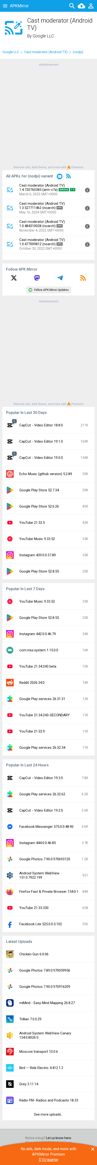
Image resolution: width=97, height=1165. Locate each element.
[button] (59, 177)
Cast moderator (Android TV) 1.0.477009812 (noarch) (42, 242)
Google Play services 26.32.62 (42, 794)
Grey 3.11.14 (28, 1084)
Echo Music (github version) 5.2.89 (45, 474)
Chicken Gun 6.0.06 (33, 954)
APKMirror (19, 5)
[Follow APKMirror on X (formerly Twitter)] (14, 279)
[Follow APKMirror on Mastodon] (37, 279)
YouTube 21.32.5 (32, 522)
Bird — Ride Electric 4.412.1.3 (41, 1068)
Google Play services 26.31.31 (42, 699)
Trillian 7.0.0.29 (30, 1019)
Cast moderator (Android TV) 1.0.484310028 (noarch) (42, 224)
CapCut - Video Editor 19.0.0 (41, 458)
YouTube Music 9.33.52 (37, 539)
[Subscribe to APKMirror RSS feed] (83, 279)
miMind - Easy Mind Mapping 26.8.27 (47, 1003)
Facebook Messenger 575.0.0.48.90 (46, 827)
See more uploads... (48, 1114)
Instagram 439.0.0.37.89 (37, 555)
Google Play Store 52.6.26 (39, 506)
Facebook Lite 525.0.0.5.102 (40, 924)
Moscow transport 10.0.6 (38, 1051)
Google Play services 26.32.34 (42, 747)
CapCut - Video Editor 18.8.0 (41, 425)
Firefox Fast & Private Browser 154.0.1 (48, 891)
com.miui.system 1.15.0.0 (38, 650)
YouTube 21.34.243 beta (37, 666)
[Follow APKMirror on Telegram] (60, 279)
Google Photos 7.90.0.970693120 (44, 859)
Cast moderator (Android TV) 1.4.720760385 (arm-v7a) (42, 187)
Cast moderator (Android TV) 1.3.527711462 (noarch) (42, 205)
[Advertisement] (48, 115)
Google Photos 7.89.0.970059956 (44, 970)
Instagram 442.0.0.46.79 (37, 634)
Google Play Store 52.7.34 (39, 490)
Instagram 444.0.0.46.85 (37, 843)
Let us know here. (59, 1138)
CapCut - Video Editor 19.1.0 (41, 441)
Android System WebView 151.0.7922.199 (39, 875)
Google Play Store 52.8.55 (39, 571)
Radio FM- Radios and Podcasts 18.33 (48, 1100)
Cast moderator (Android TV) (46, 52)
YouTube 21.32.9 (32, 731)
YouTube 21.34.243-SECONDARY (44, 715)
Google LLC (43, 35)
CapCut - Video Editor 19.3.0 (41, 778)
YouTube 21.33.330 (33, 908)
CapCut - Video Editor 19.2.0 (41, 810)
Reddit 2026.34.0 (31, 683)
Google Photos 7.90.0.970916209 (44, 987)
